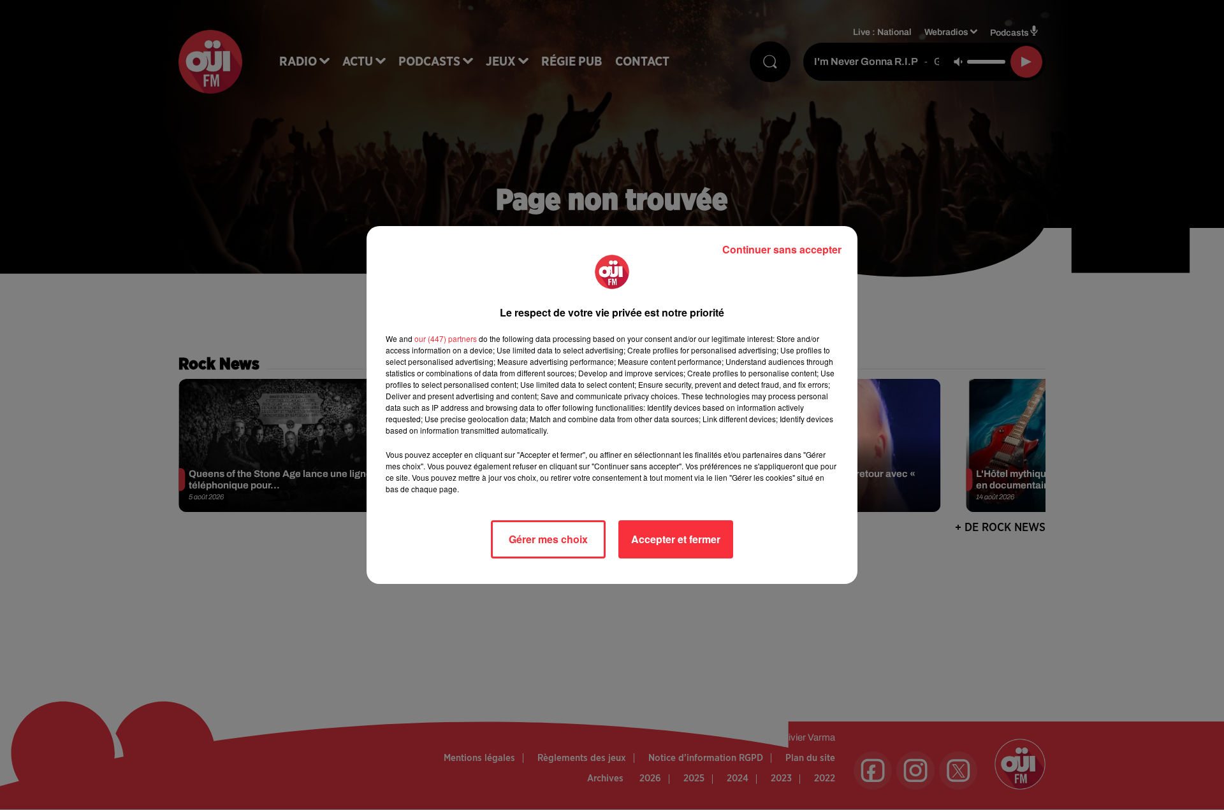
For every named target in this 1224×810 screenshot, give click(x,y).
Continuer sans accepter (781, 249)
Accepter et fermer (675, 539)
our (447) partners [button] (445, 338)
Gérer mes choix (548, 539)
